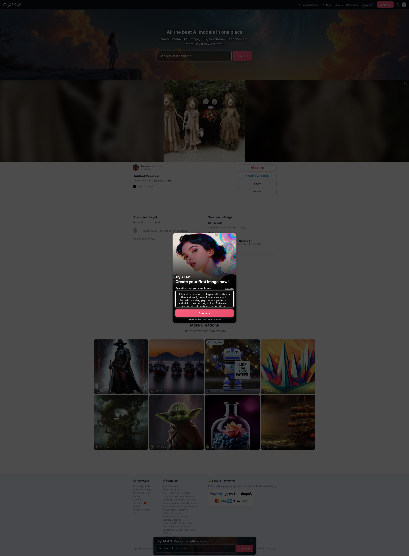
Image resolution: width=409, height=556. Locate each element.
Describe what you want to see (193, 288)
